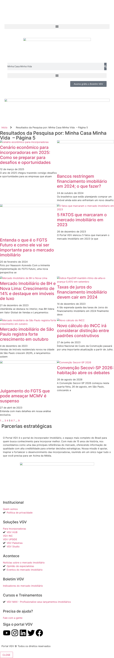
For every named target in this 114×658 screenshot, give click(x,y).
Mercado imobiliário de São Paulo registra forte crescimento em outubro (27, 334)
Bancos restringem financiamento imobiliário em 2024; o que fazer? (82, 181)
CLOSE (6, 654)
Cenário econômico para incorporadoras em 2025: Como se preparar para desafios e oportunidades (25, 155)
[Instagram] (15, 633)
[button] (57, 26)
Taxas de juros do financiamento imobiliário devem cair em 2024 (82, 291)
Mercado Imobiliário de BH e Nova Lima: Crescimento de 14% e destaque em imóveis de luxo (28, 291)
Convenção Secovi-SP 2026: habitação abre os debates (85, 370)
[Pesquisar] (105, 66)
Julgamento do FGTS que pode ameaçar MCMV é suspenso (25, 395)
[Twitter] (31, 633)
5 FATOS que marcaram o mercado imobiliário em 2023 (82, 219)
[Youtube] (6, 633)
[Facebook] (39, 633)
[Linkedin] (23, 633)
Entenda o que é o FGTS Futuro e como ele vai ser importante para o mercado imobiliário (27, 247)
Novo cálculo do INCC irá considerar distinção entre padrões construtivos (83, 330)
